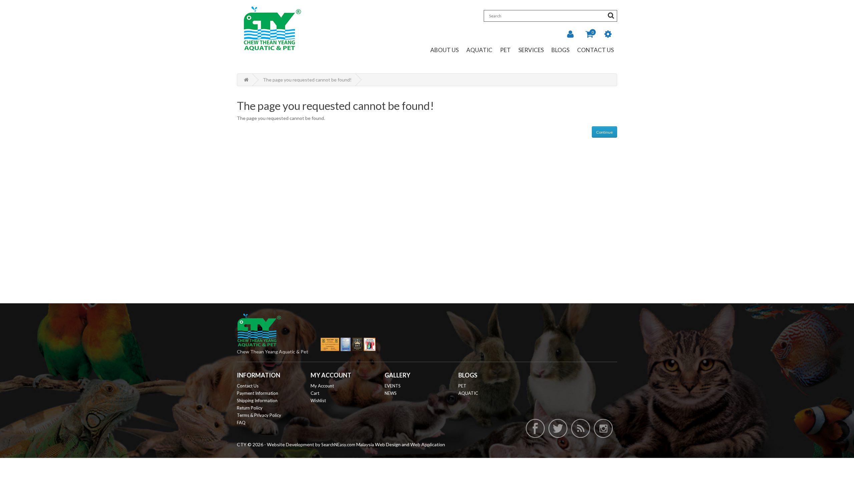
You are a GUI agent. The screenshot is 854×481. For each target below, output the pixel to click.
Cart (315, 393)
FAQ (241, 422)
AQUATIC (468, 393)
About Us (444, 50)
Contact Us (595, 50)
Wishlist (318, 400)
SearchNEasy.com (338, 444)
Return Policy (250, 408)
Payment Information (257, 393)
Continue (604, 132)
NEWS (391, 393)
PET (462, 385)
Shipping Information (257, 400)
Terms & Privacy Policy (259, 415)
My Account (322, 385)
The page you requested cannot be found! (307, 80)
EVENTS (393, 385)
